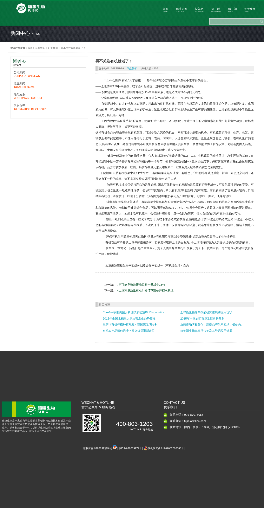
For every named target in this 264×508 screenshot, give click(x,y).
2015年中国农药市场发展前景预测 (202, 318)
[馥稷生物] (30, 14)
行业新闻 (53, 48)
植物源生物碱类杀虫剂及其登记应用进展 (206, 330)
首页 (30, 48)
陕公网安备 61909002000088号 (166, 448)
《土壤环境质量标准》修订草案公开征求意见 (144, 290)
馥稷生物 (107, 448)
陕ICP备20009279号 (130, 448)
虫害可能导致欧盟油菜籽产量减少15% (140, 284)
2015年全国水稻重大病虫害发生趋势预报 (129, 318)
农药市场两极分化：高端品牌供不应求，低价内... (211, 324)
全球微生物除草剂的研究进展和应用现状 (206, 312)
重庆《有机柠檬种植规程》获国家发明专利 (130, 324)
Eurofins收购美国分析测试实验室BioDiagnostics (133, 312)
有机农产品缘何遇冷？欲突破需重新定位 (129, 330)
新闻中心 (40, 48)
